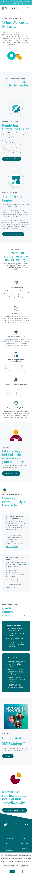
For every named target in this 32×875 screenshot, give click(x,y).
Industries (9, 838)
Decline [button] (19, 871)
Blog (24, 833)
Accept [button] (12, 871)
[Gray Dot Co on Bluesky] (5, 825)
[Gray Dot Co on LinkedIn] (16, 824)
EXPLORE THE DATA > (11, 547)
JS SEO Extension (9, 850)
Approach (9, 843)
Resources (24, 843)
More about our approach (14, 810)
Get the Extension (11, 159)
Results (24, 838)
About (24, 849)
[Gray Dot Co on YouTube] (26, 824)
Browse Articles (11, 473)
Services (10, 833)
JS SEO (22, 3)
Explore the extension (13, 234)
